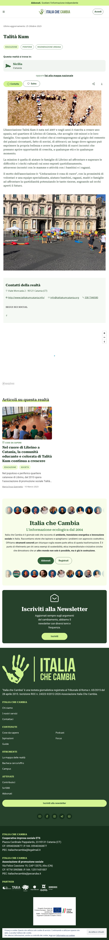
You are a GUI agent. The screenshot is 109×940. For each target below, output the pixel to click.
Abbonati (45, 560)
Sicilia (17, 64)
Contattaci (7, 719)
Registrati (63, 560)
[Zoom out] (104, 337)
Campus (6, 768)
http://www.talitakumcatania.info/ (26, 297)
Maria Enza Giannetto (12, 486)
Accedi (98, 11)
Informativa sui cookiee (65, 935)
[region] (54, 358)
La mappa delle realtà (13, 757)
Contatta (14, 84)
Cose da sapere (10, 732)
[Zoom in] (104, 333)
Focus (59, 738)
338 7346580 (91, 297)
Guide (5, 743)
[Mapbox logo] (8, 383)
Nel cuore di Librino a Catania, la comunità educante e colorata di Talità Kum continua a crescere (27, 454)
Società (25, 467)
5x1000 (6, 787)
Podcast (60, 732)
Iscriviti (54, 636)
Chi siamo (7, 707)
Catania (17, 68)
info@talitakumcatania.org (64, 297)
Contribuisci (8, 782)
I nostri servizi (9, 713)
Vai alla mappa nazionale (58, 75)
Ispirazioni (7, 738)
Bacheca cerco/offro (13, 763)
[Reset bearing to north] (104, 341)
